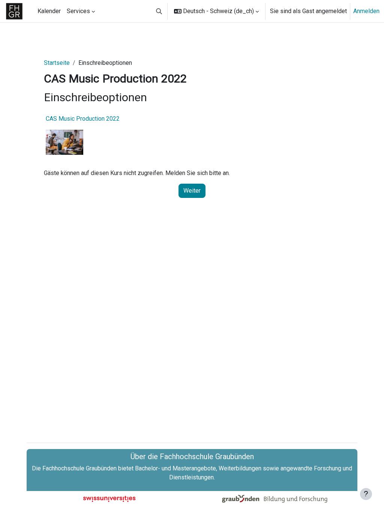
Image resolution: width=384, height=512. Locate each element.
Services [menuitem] (78, 11)
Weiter (192, 190)
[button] (159, 11)
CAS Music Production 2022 (83, 118)
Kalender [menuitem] (49, 11)
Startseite (57, 62)
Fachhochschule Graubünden (79, 468)
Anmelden (366, 11)
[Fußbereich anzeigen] (366, 494)
